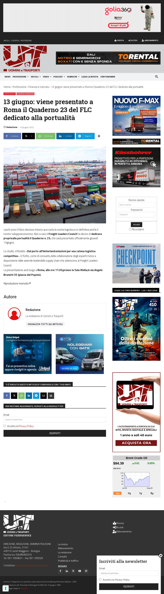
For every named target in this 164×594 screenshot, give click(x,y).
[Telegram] (36, 395)
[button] (156, 77)
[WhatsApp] (21, 395)
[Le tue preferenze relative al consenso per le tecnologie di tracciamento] (6, 588)
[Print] (51, 395)
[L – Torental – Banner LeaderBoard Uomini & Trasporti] (108, 63)
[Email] (43, 395)
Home (7, 87)
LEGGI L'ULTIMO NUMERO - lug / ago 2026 (135, 290)
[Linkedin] (29, 395)
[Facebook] (7, 395)
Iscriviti (54, 433)
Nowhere (24, 588)
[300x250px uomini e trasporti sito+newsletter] (136, 135)
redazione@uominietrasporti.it (32, 565)
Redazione (11, 127)
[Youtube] (79, 571)
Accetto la (20, 426)
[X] (14, 395)
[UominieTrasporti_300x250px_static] (136, 186)
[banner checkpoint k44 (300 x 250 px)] (136, 282)
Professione (19, 87)
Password (136, 210)
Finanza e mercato (38, 87)
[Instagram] (86, 571)
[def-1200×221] (82, 31)
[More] (99, 136)
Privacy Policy (26, 426)
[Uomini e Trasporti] (30, 58)
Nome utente (136, 200)
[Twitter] (73, 571)
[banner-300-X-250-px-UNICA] (28, 373)
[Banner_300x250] (80, 373)
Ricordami (138, 229)
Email (6, 415)
